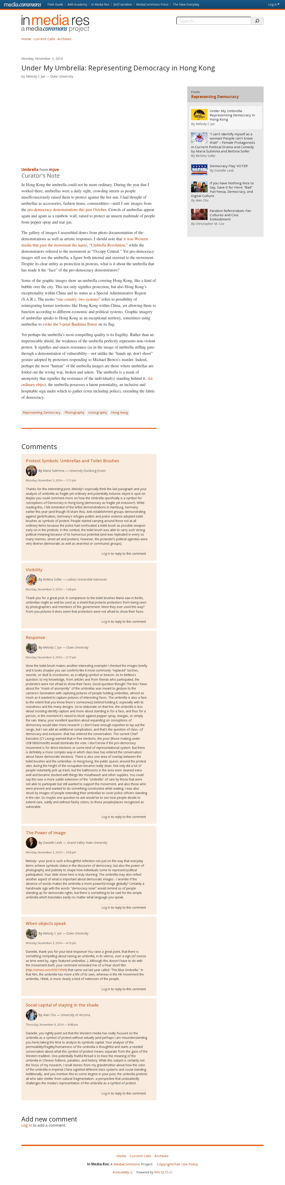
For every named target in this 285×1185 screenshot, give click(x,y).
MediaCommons (127, 1164)
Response (35, 637)
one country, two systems (78, 299)
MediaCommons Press (152, 4)
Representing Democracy (41, 412)
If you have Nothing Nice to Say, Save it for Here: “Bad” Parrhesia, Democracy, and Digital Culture (222, 189)
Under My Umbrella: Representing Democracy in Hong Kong (232, 115)
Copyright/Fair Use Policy (177, 1164)
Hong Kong (119, 412)
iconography (97, 412)
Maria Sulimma (53, 470)
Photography (74, 412)
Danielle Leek (52, 842)
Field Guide (55, 4)
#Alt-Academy (77, 4)
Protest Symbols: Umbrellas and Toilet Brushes (72, 460)
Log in (272, 4)
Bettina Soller (52, 579)
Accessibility (121, 1172)
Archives (64, 39)
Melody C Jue (35, 76)
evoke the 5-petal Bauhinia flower (70, 324)
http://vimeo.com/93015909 (46, 970)
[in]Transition (123, 4)
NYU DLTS (161, 1172)
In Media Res (100, 4)
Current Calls (44, 39)
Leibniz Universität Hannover (87, 579)
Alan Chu (49, 1015)
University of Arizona (75, 1015)
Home (26, 39)
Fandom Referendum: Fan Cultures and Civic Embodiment (230, 215)
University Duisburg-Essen (87, 470)
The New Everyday (186, 4)
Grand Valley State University (87, 842)
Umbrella (30, 169)
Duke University (61, 76)
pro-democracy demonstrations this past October (66, 209)
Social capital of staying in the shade (62, 1005)
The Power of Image (46, 832)
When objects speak (46, 923)
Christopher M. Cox (210, 223)
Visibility (34, 569)
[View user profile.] (31, 470)
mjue (54, 169)
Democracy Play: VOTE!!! (229, 166)
